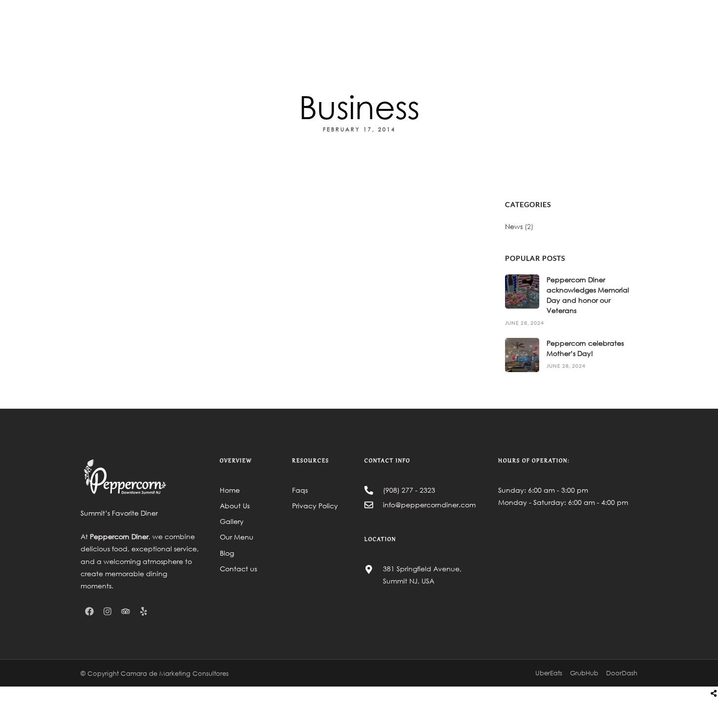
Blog (488, 37)
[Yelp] (143, 611)
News (514, 226)
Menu (423, 37)
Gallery (457, 37)
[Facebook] (89, 611)
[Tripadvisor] (125, 611)
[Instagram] (107, 611)
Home (350, 37)
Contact (521, 37)
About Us (387, 37)
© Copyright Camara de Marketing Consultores (155, 673)
